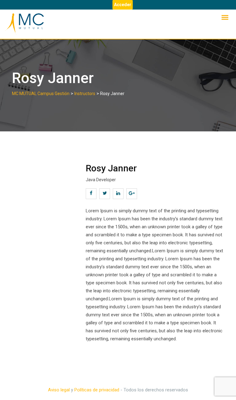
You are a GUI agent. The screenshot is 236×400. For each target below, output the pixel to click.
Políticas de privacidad (96, 390)
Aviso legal (59, 390)
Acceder (122, 4)
